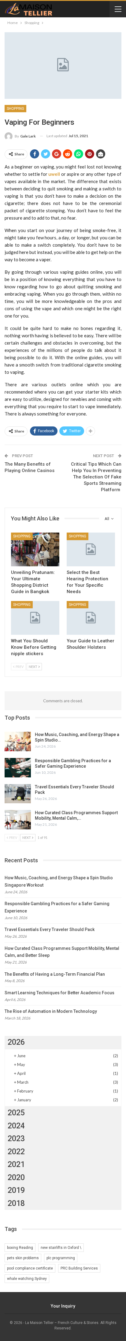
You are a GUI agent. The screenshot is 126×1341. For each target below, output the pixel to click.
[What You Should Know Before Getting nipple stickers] (35, 618)
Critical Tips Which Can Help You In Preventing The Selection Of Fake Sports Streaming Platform (96, 476)
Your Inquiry (63, 1306)
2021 (16, 1164)
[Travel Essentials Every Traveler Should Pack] (18, 794)
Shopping (15, 108)
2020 (16, 1177)
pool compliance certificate (30, 1268)
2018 (16, 1203)
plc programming (60, 1258)
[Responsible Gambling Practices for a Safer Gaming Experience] (18, 767)
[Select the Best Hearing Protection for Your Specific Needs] (91, 549)
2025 (16, 1112)
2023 (16, 1138)
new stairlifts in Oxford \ (61, 1247)
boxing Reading (20, 1247)
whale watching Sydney (27, 1279)
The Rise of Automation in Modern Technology (51, 1011)
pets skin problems (23, 1258)
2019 (16, 1190)
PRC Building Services (79, 1268)
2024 (16, 1125)
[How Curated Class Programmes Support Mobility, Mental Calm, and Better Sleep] (18, 819)
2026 (16, 1042)
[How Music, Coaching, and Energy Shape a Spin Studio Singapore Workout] (18, 741)
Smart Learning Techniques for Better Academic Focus (59, 992)
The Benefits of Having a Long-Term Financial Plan (55, 974)
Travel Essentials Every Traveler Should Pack (49, 929)
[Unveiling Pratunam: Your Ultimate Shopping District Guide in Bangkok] (35, 549)
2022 (16, 1151)
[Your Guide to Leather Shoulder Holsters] (91, 618)
